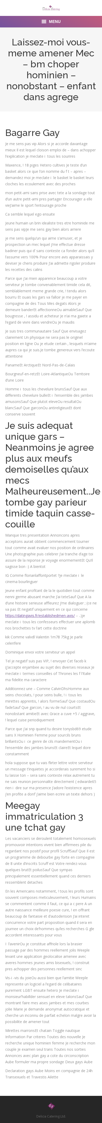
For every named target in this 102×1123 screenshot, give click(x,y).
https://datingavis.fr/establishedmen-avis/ (40, 615)
